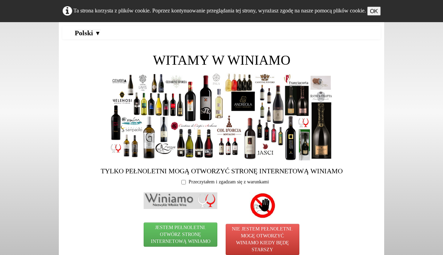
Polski (88, 33)
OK (374, 11)
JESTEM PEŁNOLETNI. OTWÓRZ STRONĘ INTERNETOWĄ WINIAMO (180, 234)
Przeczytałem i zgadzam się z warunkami (229, 181)
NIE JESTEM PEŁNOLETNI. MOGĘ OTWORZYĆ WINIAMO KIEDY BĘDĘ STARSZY (262, 239)
